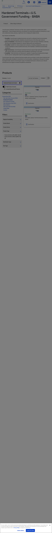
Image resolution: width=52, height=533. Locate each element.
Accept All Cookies (30, 530)
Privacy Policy (16, 527)
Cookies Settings (20, 530)
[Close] (49, 525)
